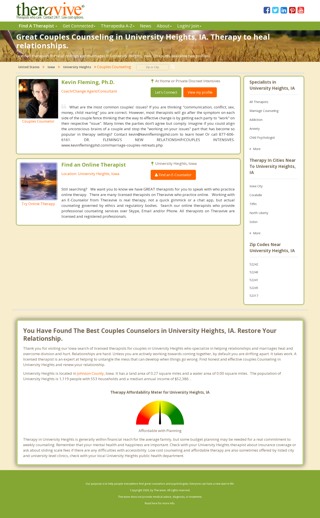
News (145, 26)
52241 (253, 280)
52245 (253, 288)
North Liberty (258, 213)
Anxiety (254, 129)
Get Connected (78, 26)
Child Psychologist (262, 137)
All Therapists (258, 102)
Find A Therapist (37, 26)
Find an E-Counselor (175, 174)
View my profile (200, 92)
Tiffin (253, 204)
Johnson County (90, 373)
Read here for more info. (160, 503)
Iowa (51, 67)
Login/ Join (188, 26)
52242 (253, 264)
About (163, 26)
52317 (253, 296)
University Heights (77, 67)
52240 (253, 272)
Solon (253, 222)
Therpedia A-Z (116, 26)
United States (28, 67)
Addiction (256, 120)
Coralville (255, 195)
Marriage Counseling (263, 111)
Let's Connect (166, 92)
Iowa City (256, 186)
